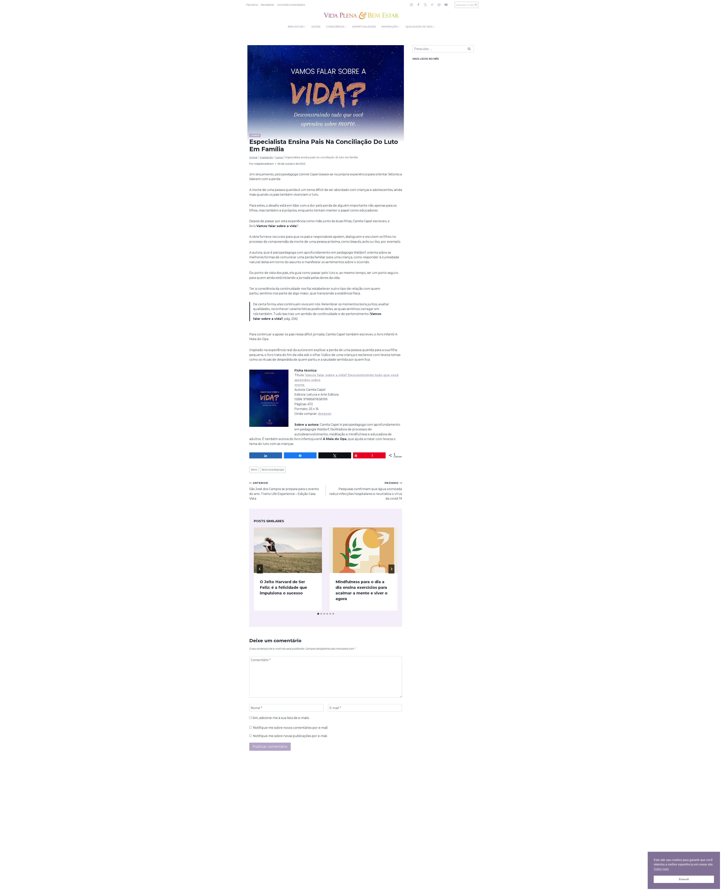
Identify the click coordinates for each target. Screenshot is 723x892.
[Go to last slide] (260, 569)
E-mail (335, 708)
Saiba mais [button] (661, 869)
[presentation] (288, 550)
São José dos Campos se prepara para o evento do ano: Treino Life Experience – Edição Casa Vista (284, 491)
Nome (256, 708)
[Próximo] (391, 569)
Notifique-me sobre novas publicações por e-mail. (290, 736)
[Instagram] (411, 5)
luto (254, 469)
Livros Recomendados (291, 4)
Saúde (315, 26)
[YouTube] (446, 5)
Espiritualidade (364, 26)
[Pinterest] (439, 5)
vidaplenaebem (264, 163)
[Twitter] (425, 5)
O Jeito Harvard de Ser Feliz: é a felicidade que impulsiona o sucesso (283, 587)
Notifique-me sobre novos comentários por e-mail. (290, 727)
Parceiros (252, 4)
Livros (254, 135)
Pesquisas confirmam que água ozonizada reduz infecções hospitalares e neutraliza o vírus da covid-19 (365, 491)
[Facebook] (418, 5)
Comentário (261, 660)
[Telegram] (432, 5)
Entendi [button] (684, 879)
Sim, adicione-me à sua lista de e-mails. (280, 718)
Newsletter (267, 4)
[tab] (318, 614)
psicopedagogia (273, 469)
